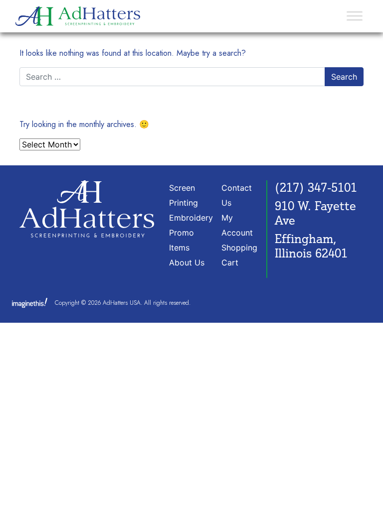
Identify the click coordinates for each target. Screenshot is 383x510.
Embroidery (191, 218)
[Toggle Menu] (355, 16)
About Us (186, 262)
